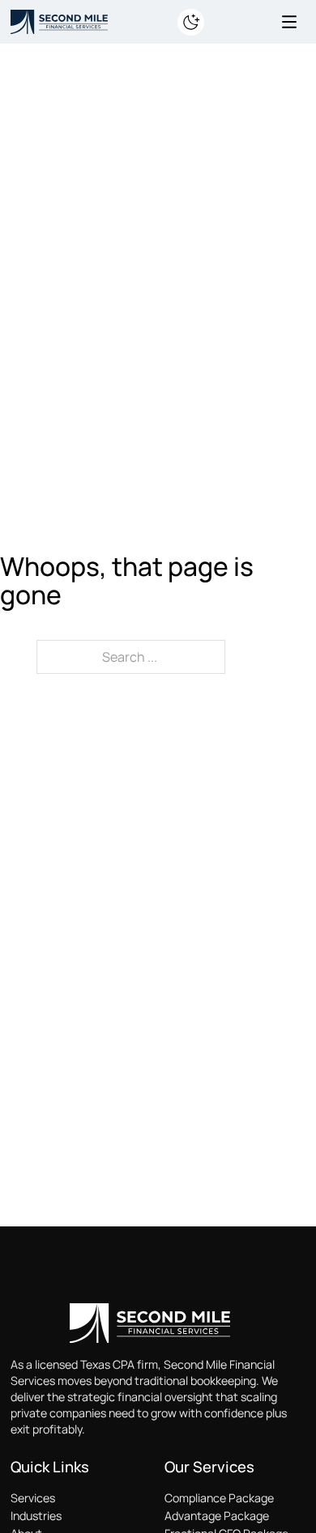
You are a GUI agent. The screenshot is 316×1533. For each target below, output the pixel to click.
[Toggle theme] (190, 22)
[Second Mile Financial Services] (59, 20)
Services (33, 1497)
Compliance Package (219, 1497)
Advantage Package (216, 1515)
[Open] (289, 22)
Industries (36, 1515)
